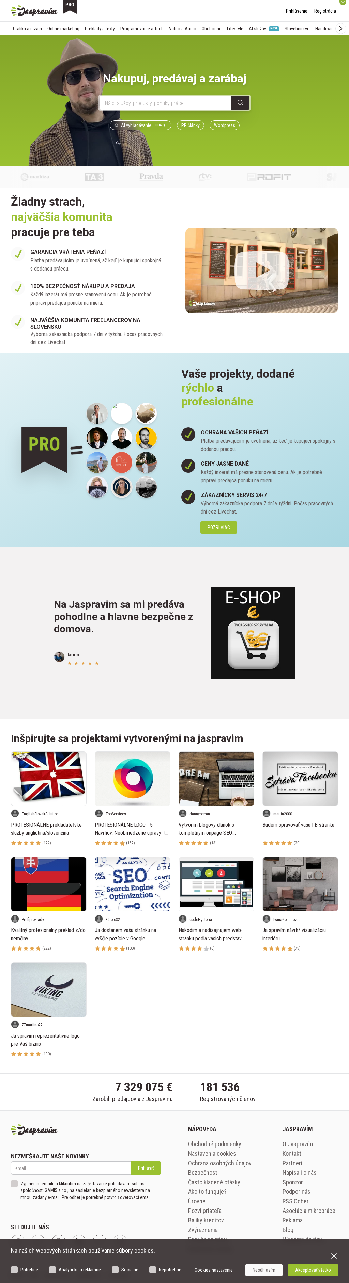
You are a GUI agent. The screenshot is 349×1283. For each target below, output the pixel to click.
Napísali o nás (300, 1172)
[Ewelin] (97, 487)
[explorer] (122, 413)
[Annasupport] (122, 487)
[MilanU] (146, 487)
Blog (288, 1229)
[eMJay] (146, 438)
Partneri (292, 1163)
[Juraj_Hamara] (122, 438)
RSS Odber (296, 1201)
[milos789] (146, 413)
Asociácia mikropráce (309, 1210)
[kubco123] (97, 438)
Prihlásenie (296, 11)
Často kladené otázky (214, 1182)
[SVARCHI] (122, 462)
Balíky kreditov (206, 1220)
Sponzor (293, 1182)
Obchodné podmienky (214, 1144)
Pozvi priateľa (205, 1210)
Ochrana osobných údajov (220, 1163)
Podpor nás (296, 1191)
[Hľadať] (240, 103)
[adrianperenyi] (97, 462)
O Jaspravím (298, 1144)
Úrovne (197, 1201)
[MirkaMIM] (97, 413)
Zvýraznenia (203, 1229)
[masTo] (146, 462)
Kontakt (292, 1153)
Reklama (293, 1220)
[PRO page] (70, 7)
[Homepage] (34, 11)
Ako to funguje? (207, 1191)
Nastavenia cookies (212, 1153)
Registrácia (325, 11)
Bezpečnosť (202, 1172)
